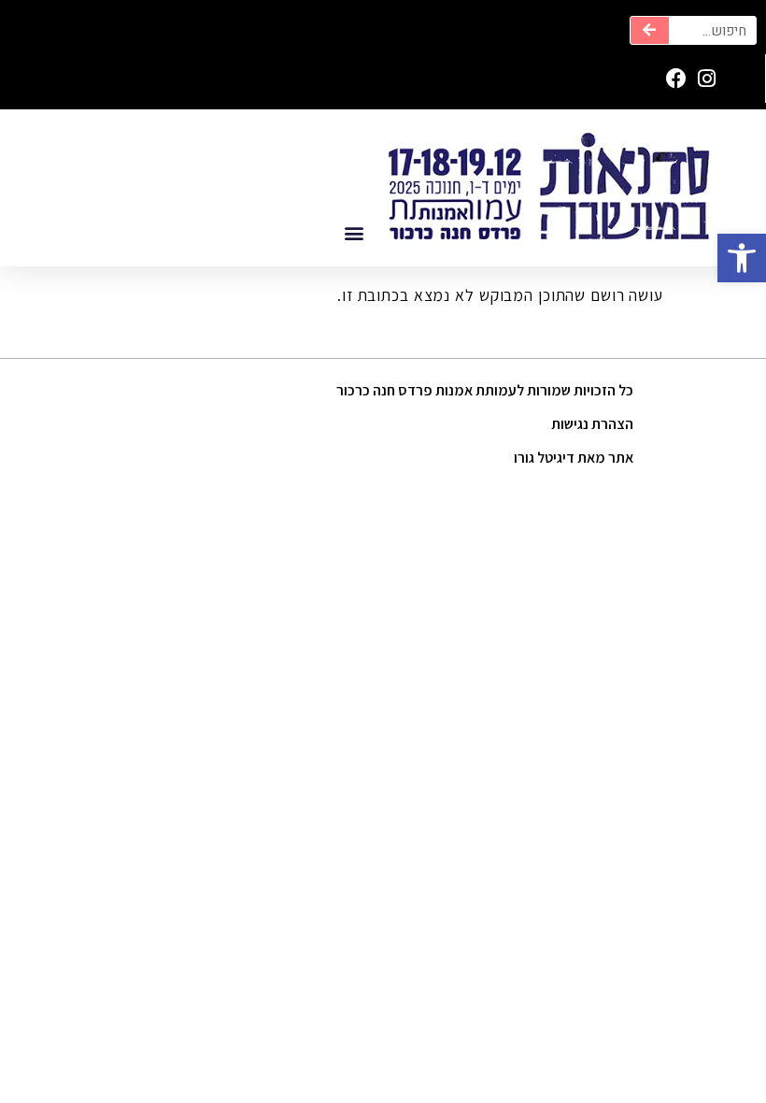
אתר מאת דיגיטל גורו (573, 457)
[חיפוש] (649, 30)
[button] (741, 258)
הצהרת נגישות (592, 424)
